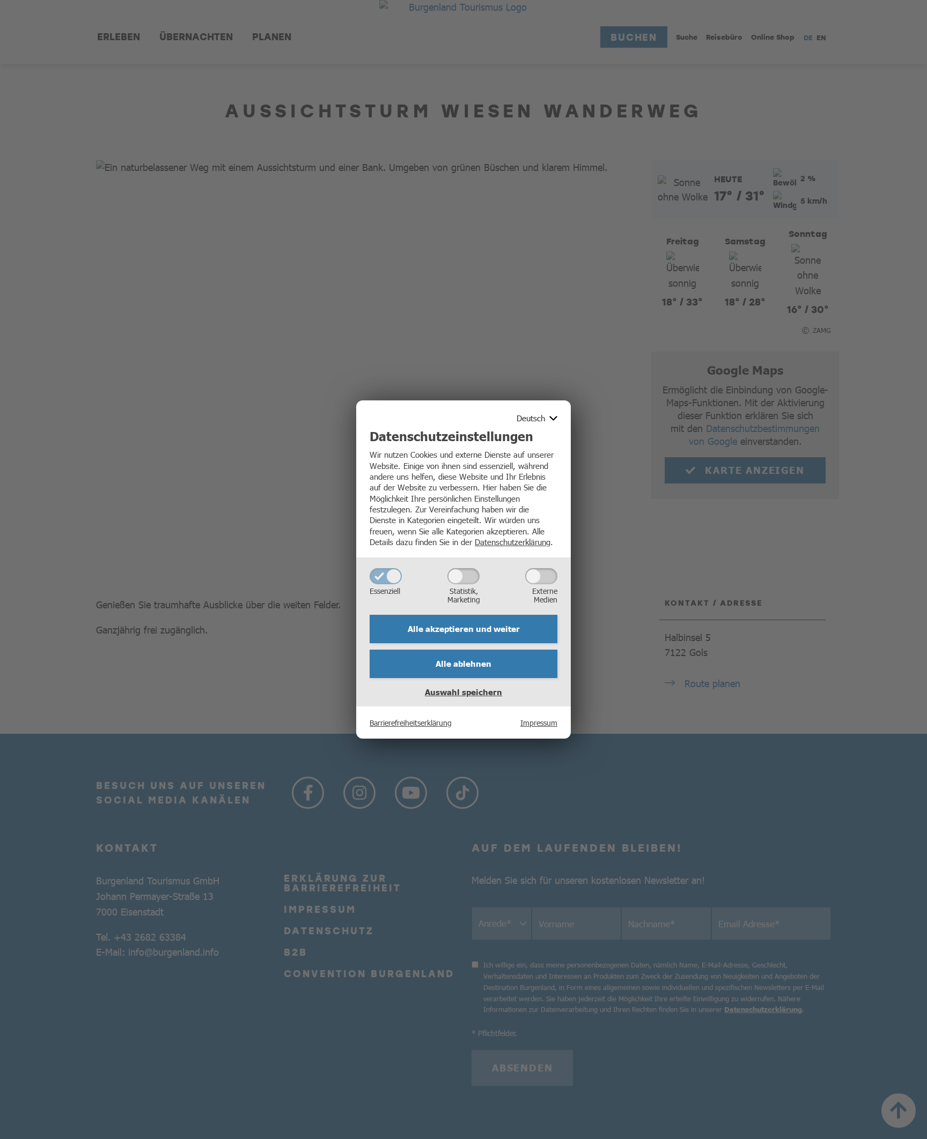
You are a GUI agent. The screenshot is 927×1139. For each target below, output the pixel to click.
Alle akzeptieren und (464, 629)
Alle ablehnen (463, 663)
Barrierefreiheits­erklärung (411, 722)
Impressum (538, 722)
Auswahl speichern (463, 692)
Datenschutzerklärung (512, 542)
